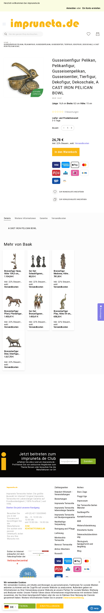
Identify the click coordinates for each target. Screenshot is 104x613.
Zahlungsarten (61, 487)
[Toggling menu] (4, 24)
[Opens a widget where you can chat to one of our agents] (94, 608)
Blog (79, 551)
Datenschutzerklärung (73, 597)
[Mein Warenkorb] (97, 34)
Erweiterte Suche (85, 530)
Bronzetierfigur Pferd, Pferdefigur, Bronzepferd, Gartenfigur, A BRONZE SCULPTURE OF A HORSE (13, 312)
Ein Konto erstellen (91, 8)
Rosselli (58, 553)
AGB (79, 521)
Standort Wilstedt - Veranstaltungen (63, 493)
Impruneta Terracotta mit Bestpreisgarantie (65, 516)
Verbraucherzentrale (17, 562)
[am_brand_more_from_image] (13, 261)
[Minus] (63, 128)
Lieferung (59, 533)
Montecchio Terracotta (60, 538)
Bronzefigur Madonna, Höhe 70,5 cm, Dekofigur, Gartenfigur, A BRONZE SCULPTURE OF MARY (63, 272)
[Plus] (72, 128)
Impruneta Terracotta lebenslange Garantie (64, 509)
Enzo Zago (82, 492)
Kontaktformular (84, 516)
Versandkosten (82, 143)
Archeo (80, 487)
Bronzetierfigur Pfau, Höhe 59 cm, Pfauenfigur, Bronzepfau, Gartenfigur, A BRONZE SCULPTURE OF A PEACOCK (62, 312)
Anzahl (55, 128)
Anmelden (71, 8)
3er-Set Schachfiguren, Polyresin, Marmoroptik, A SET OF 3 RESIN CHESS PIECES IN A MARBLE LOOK (38, 272)
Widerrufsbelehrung (86, 525)
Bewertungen (61, 499)
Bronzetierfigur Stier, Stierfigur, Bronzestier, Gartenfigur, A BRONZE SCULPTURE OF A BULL (12, 352)
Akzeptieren (20, 606)
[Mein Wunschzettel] (88, 34)
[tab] (7, 218)
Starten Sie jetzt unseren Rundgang (22, 507)
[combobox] (23, 34)
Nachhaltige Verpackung (60, 523)
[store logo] (44, 24)
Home (6, 42)
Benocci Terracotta (63, 544)
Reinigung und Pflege (65, 529)
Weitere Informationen (25, 218)
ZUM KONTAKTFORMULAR (35, 527)
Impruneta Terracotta (64, 503)
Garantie (44, 218)
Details (7, 218)
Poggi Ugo (82, 496)
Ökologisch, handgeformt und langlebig (85, 544)
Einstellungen (50, 606)
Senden (88, 461)
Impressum (82, 501)
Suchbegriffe (83, 512)
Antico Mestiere (62, 549)
